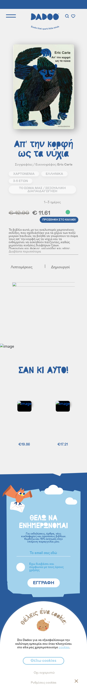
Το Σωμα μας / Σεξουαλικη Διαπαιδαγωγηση (42, 190)
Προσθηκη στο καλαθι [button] (59, 219)
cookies (64, 647)
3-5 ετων (20, 181)
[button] (75, 212)
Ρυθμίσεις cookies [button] (43, 682)
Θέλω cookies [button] (43, 661)
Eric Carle (64, 164)
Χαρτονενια (24, 173)
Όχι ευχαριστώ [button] (44, 672)
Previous (8, 313)
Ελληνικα (54, 173)
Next (80, 313)
